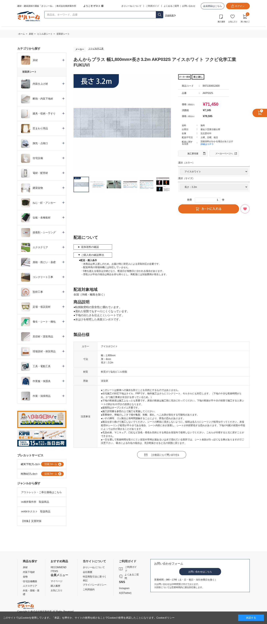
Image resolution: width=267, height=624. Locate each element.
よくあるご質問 (171, 6)
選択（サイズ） (186, 178)
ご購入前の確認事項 (92, 254)
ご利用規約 (89, 589)
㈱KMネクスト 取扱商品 (35, 511)
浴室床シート (29, 71)
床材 (25, 567)
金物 (25, 576)
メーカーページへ (224, 153)
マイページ (56, 581)
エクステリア (30, 585)
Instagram (124, 588)
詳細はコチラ (207, 144)
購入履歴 (221, 22)
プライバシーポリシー (94, 584)
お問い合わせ (188, 6)
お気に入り (232, 22)
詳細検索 (169, 15)
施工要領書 (192, 153)
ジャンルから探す (29, 483)
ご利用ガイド (131, 569)
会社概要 (87, 572)
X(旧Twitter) (125, 593)
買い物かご (245, 18)
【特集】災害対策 (31, 521)
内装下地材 (29, 572)
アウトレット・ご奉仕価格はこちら (41, 492)
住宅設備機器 (30, 581)
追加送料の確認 (90, 246)
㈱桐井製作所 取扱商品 (35, 501)
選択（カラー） (186, 162)
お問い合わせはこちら (200, 571)
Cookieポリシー (165, 617)
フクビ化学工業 (96, 48)
